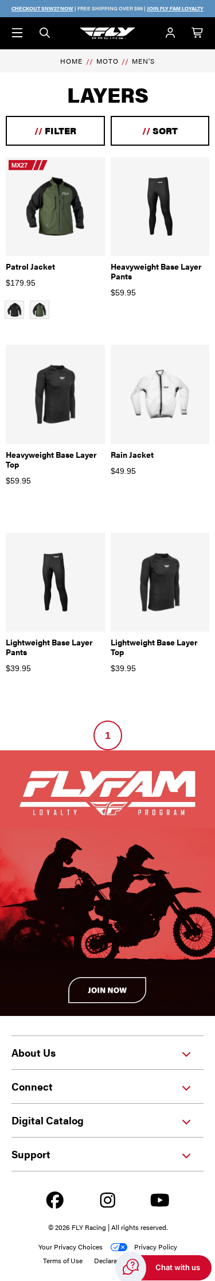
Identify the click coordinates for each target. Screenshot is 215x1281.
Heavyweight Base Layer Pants (156, 271)
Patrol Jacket (30, 266)
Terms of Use (63, 1260)
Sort (160, 130)
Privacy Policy (155, 1246)
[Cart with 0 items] (197, 33)
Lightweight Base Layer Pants (49, 646)
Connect (32, 1086)
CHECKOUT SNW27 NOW (42, 8)
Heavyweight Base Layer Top (51, 459)
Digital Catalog (47, 1120)
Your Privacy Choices (70, 1246)
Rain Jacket (132, 454)
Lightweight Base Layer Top (154, 646)
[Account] (170, 33)
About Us (33, 1052)
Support (30, 1154)
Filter (55, 130)
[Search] (44, 33)
